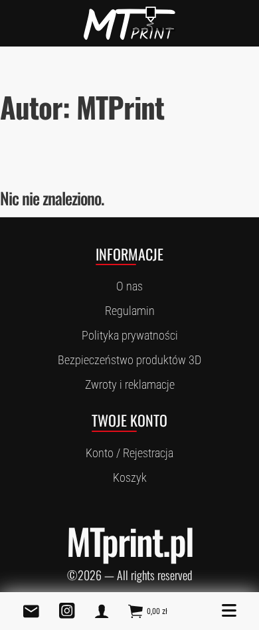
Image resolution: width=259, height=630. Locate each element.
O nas (129, 286)
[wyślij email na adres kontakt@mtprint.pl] (31, 611)
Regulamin (130, 311)
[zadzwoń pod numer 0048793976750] (101, 611)
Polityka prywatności (130, 335)
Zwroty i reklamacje (130, 384)
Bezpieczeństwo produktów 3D (129, 360)
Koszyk (130, 477)
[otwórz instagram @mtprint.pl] (67, 611)
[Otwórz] (229, 611)
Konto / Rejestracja (129, 453)
